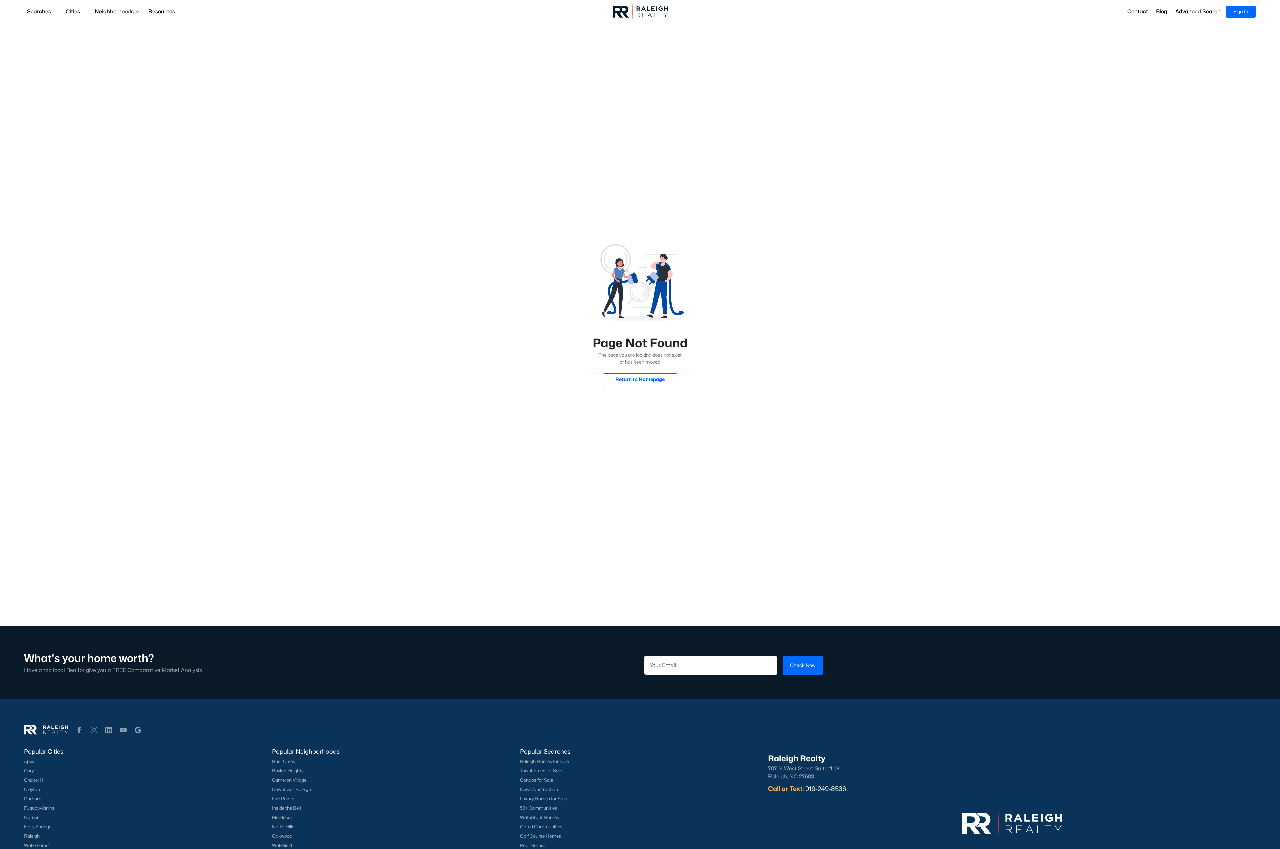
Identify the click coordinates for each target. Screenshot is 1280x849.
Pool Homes (533, 845)
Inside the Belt (286, 808)
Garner (31, 817)
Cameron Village (289, 780)
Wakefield (282, 845)
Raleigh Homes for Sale (544, 761)
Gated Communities (541, 826)
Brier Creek (283, 761)
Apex (29, 761)
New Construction (539, 789)
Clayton (32, 789)
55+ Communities (538, 808)
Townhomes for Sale (541, 770)
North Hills (283, 826)
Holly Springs (37, 826)
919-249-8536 (825, 789)
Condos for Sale (536, 780)
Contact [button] (1137, 11)
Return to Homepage (640, 379)
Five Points (283, 798)
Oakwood (282, 836)
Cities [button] (73, 11)
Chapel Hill (35, 780)
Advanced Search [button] (1198, 11)
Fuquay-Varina (39, 808)
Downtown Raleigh (291, 789)
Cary (29, 770)
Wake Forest (37, 845)
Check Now (802, 665)
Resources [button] (161, 11)
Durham (32, 798)
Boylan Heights (288, 770)
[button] (79, 730)
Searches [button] (39, 11)
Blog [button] (1161, 11)
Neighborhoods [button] (114, 11)
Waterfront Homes (539, 817)
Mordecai (282, 817)
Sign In (1240, 11)
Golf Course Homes (540, 836)
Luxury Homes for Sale (543, 798)
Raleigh (32, 836)
